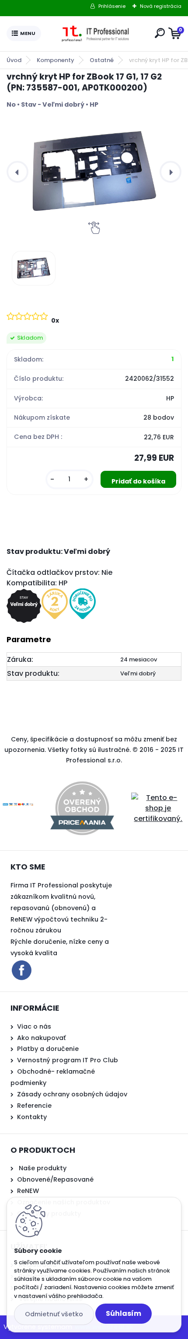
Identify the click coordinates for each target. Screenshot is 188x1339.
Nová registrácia (160, 6)
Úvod (14, 60)
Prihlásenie (111, 6)
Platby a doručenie (48, 1048)
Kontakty (32, 1117)
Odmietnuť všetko (54, 1314)
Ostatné (102, 60)
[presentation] (17, 172)
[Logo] (96, 33)
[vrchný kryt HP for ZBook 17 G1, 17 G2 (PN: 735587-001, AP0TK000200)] (94, 172)
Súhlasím (123, 1313)
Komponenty (55, 60)
